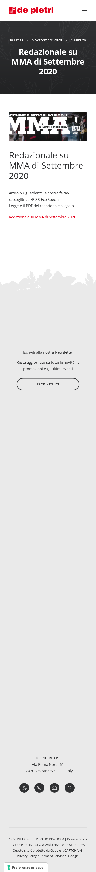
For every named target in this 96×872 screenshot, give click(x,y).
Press (18, 40)
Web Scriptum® (74, 845)
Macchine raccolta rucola (48, 568)
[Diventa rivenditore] (48, 439)
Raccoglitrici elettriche (48, 489)
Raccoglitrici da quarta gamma (48, 496)
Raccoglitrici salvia (48, 653)
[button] (84, 10)
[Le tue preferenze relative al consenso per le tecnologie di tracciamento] (26, 867)
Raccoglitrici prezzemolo (48, 640)
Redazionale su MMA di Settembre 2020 (42, 216)
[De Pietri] (31, 10)
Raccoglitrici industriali (48, 502)
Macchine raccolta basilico (48, 614)
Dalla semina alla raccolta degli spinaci (41, 729)
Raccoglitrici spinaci (48, 555)
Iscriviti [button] (45, 384)
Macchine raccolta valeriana (48, 574)
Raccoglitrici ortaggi (48, 542)
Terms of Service (52, 856)
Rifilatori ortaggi (48, 548)
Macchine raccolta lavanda (48, 627)
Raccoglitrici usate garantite (48, 515)
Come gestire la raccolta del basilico (39, 710)
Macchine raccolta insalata (48, 561)
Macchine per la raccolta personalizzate (48, 509)
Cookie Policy (22, 845)
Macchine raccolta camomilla (48, 620)
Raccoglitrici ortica (48, 633)
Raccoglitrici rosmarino (48, 646)
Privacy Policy (77, 839)
